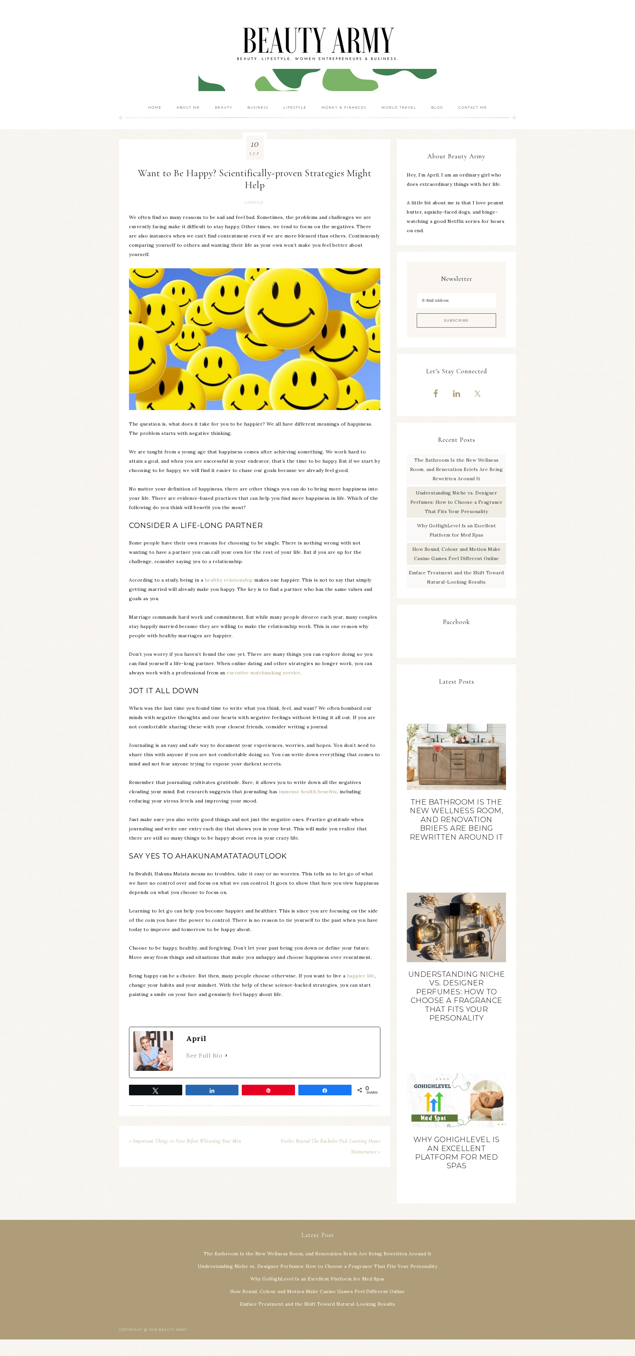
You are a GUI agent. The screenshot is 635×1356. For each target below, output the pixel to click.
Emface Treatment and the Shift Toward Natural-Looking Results (317, 1304)
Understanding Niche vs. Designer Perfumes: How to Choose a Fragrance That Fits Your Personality (456, 502)
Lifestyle (254, 202)
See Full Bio (204, 1055)
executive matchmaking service (263, 673)
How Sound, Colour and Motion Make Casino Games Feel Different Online (317, 1291)
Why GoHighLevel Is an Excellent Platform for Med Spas (456, 1152)
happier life (361, 976)
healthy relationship (229, 580)
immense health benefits (308, 792)
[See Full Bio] (226, 1056)
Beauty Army (317, 49)
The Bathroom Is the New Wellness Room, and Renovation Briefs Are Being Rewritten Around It (456, 469)
